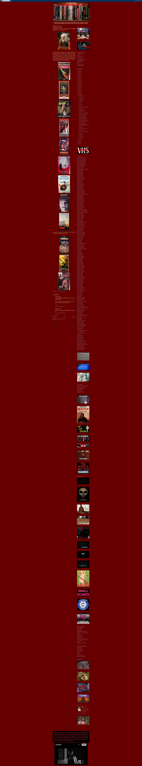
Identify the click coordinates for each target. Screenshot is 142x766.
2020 (79, 78)
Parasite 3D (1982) (80, 282)
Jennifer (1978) (79, 242)
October (80, 98)
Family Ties (81, 127)
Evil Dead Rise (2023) (80, 387)
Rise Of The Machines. (82, 115)
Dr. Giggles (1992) (80, 213)
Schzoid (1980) (79, 302)
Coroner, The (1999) (80, 188)
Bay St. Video (79, 651)
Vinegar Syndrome (80, 650)
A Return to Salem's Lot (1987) (82, 157)
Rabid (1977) (79, 296)
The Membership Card (80, 65)
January (80, 137)
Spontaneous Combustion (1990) (82, 315)
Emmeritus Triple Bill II (80, 217)
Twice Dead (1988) (80, 335)
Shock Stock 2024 (80, 56)
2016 (79, 84)
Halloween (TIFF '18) (80, 392)
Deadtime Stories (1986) (81, 200)
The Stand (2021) (80, 389)
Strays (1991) (79, 319)
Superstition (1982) (80, 321)
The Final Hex (79, 57)
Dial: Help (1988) (79, 208)
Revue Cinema (79, 630)
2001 (79, 142)
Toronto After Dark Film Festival (82, 631)
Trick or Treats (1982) (80, 331)
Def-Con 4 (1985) (80, 204)
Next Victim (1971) (80, 268)
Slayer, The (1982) (80, 309)
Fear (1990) (79, 219)
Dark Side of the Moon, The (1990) (82, 194)
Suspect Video (79, 647)
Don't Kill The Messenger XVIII (84, 120)
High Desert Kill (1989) (80, 233)
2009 (79, 94)
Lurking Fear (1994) (80, 253)
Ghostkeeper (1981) (80, 224)
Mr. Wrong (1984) (80, 262)
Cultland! (78, 55)
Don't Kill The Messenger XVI (83, 131)
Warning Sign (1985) (80, 341)
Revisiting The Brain (80, 64)
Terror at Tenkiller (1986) (81, 324)
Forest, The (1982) (80, 220)
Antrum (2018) (79, 390)
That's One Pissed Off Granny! (84, 107)
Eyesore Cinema (79, 648)
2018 (79, 81)
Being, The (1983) (80, 170)
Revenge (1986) (79, 300)
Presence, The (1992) (80, 287)
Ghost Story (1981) (80, 223)
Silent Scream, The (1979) (81, 306)
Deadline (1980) (79, 198)
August (80, 101)
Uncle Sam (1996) (80, 336)
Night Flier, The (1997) (80, 271)
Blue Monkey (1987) (80, 179)
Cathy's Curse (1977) (80, 184)
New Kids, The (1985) (80, 266)
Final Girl (78, 634)
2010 (79, 93)
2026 (79, 70)
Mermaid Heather (80, 635)
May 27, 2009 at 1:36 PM (60, 306)
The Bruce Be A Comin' (82, 121)
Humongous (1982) (80, 238)
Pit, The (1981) (79, 285)
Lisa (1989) (79, 251)
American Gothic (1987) (81, 162)
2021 (79, 77)
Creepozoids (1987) (80, 190)
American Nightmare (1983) (81, 164)
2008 (79, 139)
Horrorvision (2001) (80, 237)
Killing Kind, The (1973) (81, 246)
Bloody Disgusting (80, 627)
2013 (79, 88)
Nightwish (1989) (79, 276)
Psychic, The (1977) (80, 292)
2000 (79, 143)
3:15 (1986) (79, 156)
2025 (79, 71)
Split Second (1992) (80, 314)
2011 (79, 91)
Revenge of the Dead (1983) (81, 301)
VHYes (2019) (79, 339)
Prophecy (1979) (79, 291)
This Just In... (81, 130)
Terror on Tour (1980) (80, 326)
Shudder (78, 653)
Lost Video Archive (80, 637)
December (81, 95)
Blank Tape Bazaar (80, 60)
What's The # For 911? (82, 125)
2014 (79, 87)
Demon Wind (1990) (80, 205)
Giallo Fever (79, 636)
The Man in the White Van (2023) (82, 385)
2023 (79, 74)
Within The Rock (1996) (81, 348)
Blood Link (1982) (80, 175)
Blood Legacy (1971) (80, 174)
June (80, 104)
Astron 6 (78, 641)
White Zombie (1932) (80, 345)
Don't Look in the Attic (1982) (81, 210)
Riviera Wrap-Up (81, 111)
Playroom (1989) (79, 286)
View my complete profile (82, 713)
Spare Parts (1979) (80, 311)
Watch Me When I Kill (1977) (81, 343)
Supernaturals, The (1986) (81, 320)
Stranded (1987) (79, 316)
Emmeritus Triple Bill (80, 215)
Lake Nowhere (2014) (80, 247)
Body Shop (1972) (80, 180)
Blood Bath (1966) (80, 171)
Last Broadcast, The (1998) (81, 248)
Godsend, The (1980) (80, 229)
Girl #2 (78, 62)
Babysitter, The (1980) (80, 166)
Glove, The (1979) (80, 228)
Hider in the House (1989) (81, 232)
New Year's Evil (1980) (80, 267)
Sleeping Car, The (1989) (81, 310)
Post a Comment (55, 315)
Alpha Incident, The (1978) (81, 161)
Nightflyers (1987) (80, 273)
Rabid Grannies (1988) (80, 297)
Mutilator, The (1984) (80, 263)
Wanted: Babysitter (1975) (81, 340)
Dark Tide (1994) (79, 195)
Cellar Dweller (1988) (80, 185)
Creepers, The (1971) (80, 189)
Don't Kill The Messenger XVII (84, 124)
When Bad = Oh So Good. (83, 128)
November (81, 97)
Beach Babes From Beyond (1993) (82, 169)
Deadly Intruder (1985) (80, 199)
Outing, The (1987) (80, 280)
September (81, 100)
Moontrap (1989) (79, 261)
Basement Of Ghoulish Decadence (82, 639)
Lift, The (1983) (79, 249)
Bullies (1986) (79, 181)
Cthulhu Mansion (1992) (81, 193)
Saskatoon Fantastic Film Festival (82, 632)
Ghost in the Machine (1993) (81, 222)
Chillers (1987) (79, 186)
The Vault (78, 652)
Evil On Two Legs (80, 640)
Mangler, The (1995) (80, 257)
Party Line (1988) (80, 283)
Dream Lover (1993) (80, 214)
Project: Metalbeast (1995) (81, 290)
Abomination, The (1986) (81, 159)
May (80, 105)
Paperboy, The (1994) (80, 281)
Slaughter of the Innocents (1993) (82, 307)
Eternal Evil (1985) (80, 218)
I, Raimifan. (81, 108)
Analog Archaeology (80, 61)
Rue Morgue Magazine (80, 626)
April (80, 133)
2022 (79, 75)
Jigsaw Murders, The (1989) (81, 243)
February (80, 136)
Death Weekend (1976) (80, 203)
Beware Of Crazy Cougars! (83, 114)
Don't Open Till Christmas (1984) (82, 212)
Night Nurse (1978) (80, 272)
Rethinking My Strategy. (83, 117)
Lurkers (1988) (79, 252)
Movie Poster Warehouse (81, 656)
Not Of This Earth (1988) (81, 277)
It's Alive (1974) (79, 239)
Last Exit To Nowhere (80, 655)
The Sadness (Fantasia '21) (81, 388)
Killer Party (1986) (80, 244)
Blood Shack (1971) (80, 176)
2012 (79, 90)
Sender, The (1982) (80, 305)
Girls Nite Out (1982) (80, 227)
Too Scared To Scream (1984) (82, 330)
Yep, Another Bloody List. (83, 118)
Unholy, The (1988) (80, 338)
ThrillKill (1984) (79, 329)
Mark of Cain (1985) (80, 258)
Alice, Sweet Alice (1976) (81, 160)
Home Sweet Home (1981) (81, 234)
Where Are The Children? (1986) (82, 344)
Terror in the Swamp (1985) (81, 325)
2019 (79, 80)
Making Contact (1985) (80, 256)
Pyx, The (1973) (79, 295)
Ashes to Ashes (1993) (80, 165)
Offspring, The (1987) (80, 278)
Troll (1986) (79, 334)
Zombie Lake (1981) (80, 349)
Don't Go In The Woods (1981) (82, 209)
